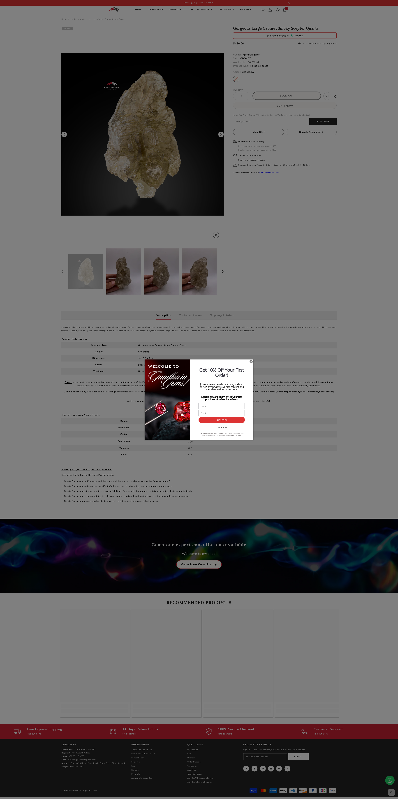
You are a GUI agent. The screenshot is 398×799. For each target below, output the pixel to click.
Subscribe (221, 420)
